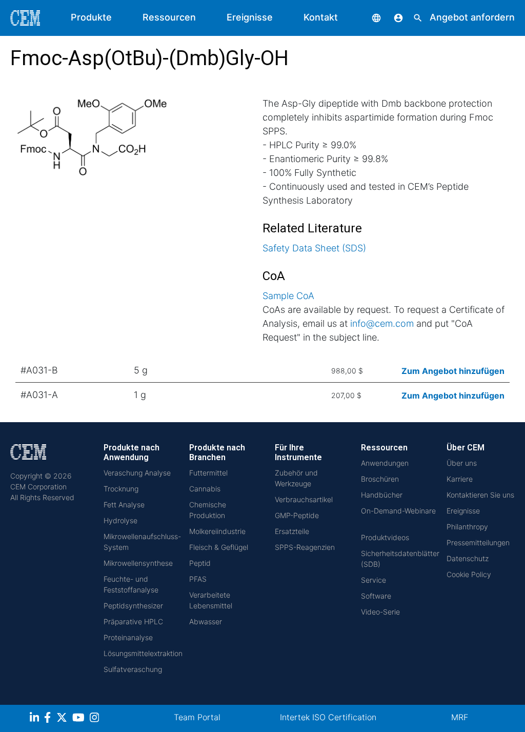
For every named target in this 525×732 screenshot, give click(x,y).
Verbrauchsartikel (304, 499)
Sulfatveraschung (133, 669)
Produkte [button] (91, 17)
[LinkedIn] (36, 719)
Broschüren (380, 478)
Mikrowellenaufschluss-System (142, 541)
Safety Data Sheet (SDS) (314, 248)
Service (373, 580)
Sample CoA (288, 295)
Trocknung (121, 488)
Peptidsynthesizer (133, 605)
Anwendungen (385, 463)
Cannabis (204, 488)
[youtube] (79, 719)
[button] (368, 17)
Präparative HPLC (133, 621)
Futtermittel (208, 472)
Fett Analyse (124, 504)
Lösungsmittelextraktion (143, 653)
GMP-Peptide (297, 515)
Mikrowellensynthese (138, 563)
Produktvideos (385, 537)
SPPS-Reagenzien (305, 547)
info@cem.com (382, 323)
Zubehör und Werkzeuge (296, 478)
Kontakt (321, 17)
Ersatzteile (292, 531)
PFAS (198, 579)
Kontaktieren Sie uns (480, 494)
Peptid (200, 563)
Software (376, 595)
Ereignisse (250, 17)
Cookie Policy (469, 574)
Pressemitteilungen (478, 542)
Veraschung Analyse (137, 472)
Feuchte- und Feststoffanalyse (131, 584)
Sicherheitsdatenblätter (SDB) (400, 558)
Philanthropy (467, 526)
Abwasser (205, 621)
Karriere (460, 478)
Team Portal (197, 717)
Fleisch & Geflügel (218, 547)
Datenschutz (468, 558)
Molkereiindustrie (217, 531)
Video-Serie (380, 611)
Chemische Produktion (207, 510)
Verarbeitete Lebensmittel (210, 600)
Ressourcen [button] (169, 17)
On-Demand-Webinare (398, 510)
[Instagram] (96, 719)
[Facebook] (50, 719)
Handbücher (381, 494)
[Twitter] (63, 719)
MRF (459, 717)
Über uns (462, 463)
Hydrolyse (120, 520)
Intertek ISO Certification (328, 717)
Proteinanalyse (128, 637)
